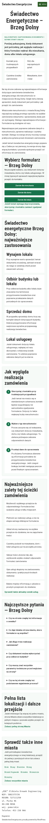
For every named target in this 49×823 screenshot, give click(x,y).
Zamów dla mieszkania (24, 185)
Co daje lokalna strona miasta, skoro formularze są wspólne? (24, 631)
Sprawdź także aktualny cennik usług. (22, 592)
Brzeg (29, 767)
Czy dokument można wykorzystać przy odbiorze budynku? (23, 655)
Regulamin (6, 816)
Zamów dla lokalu (24, 200)
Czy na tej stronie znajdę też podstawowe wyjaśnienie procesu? (22, 682)
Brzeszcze (34, 772)
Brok (7, 767)
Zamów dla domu (24, 193)
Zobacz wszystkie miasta (16, 781)
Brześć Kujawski (12, 772)
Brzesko (24, 772)
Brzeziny (8, 777)
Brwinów (21, 767)
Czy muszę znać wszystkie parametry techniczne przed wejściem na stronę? (24, 668)
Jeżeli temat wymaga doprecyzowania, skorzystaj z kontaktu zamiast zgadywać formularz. (23, 207)
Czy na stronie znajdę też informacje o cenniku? (24, 620)
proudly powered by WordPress (33, 820)
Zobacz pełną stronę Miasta (17, 726)
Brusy (12, 767)
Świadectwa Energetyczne (17, 4)
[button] (44, 4)
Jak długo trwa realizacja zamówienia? (19, 643)
